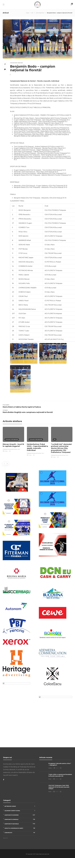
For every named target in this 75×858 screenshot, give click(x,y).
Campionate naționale (16, 62)
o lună (49, 768)
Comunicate (19, 832)
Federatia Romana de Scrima (10, 449)
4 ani (18, 449)
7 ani (42, 453)
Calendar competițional (19, 810)
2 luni (49, 779)
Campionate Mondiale (19, 819)
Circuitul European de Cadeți (19, 828)
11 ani (66, 455)
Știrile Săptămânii (40, 12)
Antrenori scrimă (19, 806)
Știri (32, 12)
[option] (13, 439)
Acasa (27, 12)
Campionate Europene (19, 815)
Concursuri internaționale (11, 439)
